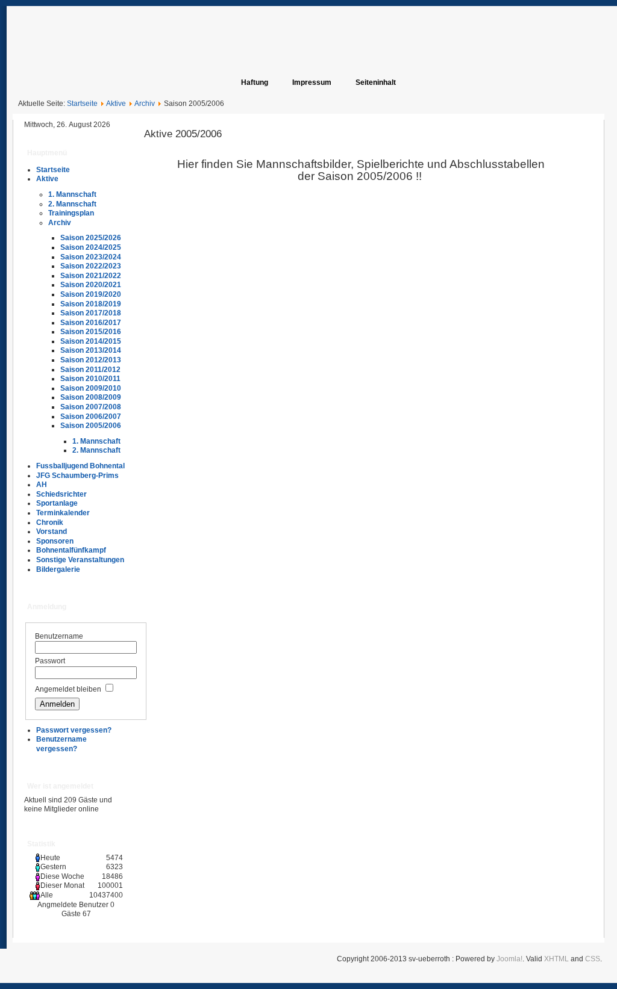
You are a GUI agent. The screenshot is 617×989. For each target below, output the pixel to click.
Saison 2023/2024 (90, 257)
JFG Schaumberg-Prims (77, 475)
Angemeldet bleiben (68, 689)
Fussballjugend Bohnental (80, 466)
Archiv (144, 103)
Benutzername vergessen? (61, 744)
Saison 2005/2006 (90, 425)
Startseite (82, 103)
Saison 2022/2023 (90, 266)
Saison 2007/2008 (90, 407)
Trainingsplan (71, 213)
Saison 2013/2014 (90, 350)
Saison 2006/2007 (90, 416)
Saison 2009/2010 (90, 388)
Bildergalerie (58, 569)
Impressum (311, 82)
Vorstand (51, 531)
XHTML (556, 959)
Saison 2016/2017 (90, 322)
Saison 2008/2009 (90, 397)
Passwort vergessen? (73, 730)
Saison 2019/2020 (90, 294)
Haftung (254, 82)
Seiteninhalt (375, 82)
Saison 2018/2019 (90, 304)
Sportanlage (57, 503)
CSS (592, 959)
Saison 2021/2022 (90, 275)
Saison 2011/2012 (90, 369)
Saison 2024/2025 (90, 247)
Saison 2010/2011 (90, 378)
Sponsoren (55, 541)
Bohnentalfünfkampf (71, 550)
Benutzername (59, 636)
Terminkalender (63, 513)
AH (41, 484)
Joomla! (509, 959)
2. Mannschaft (72, 204)
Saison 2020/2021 (90, 285)
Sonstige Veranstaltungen (80, 560)
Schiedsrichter (61, 494)
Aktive (116, 103)
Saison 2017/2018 (90, 313)
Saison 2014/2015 (90, 341)
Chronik (49, 522)
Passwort (50, 661)
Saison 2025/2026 (90, 238)
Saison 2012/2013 (90, 360)
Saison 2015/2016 (90, 331)
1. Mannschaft (72, 194)
